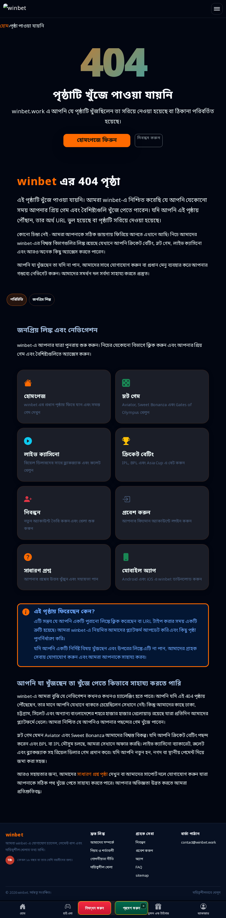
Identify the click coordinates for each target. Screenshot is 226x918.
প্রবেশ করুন (144, 851)
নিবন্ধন (140, 842)
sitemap (142, 875)
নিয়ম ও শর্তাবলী (102, 851)
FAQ (139, 867)
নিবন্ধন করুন (148, 138)
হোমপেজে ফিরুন (97, 140)
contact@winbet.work (198, 842)
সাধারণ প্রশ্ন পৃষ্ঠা (92, 774)
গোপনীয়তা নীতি (102, 859)
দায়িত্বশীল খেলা (101, 867)
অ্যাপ (139, 859)
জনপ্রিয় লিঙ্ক (42, 299)
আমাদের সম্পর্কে (102, 842)
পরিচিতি (16, 299)
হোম (4, 26)
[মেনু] (217, 9)
